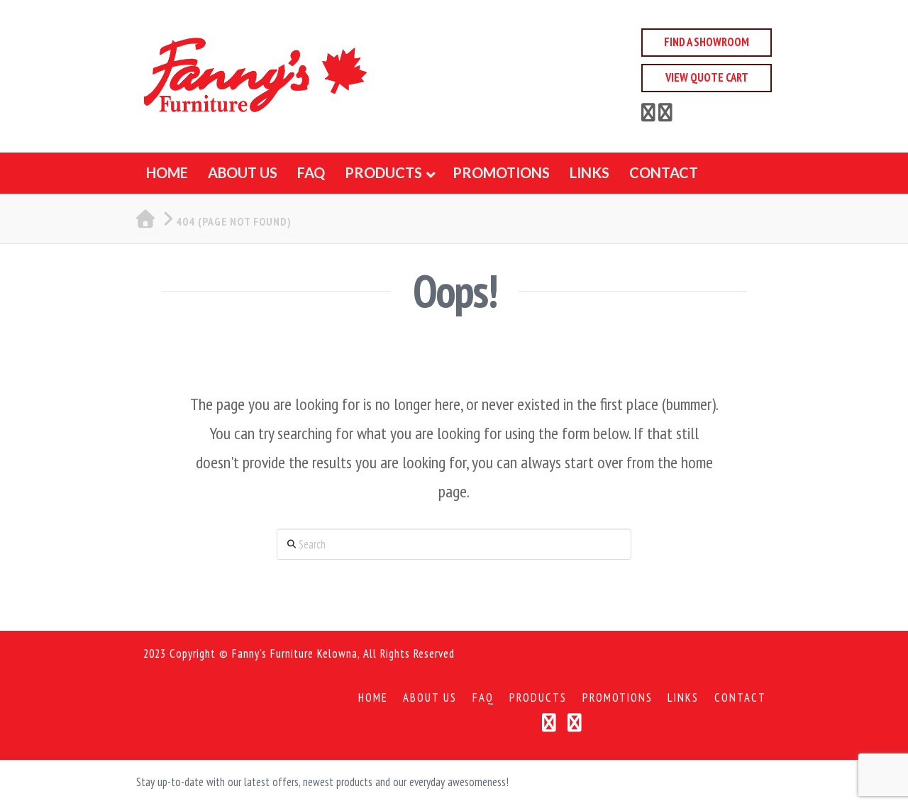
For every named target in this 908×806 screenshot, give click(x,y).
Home (373, 697)
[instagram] (665, 115)
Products (538, 697)
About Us (430, 697)
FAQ (483, 697)
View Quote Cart (706, 77)
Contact (740, 697)
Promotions (617, 697)
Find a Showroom (706, 42)
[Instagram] (575, 722)
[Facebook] (648, 115)
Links (683, 697)
